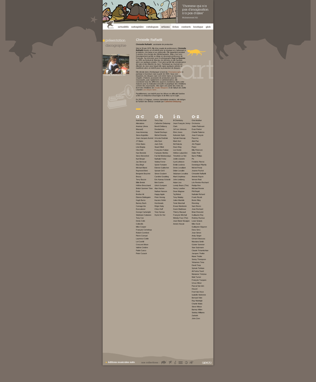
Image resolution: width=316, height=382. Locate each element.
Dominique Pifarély (199, 165)
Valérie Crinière (142, 247)
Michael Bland (141, 168)
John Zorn (196, 318)
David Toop (196, 265)
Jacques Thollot (198, 253)
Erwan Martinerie (180, 206)
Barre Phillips (197, 156)
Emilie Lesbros (179, 165)
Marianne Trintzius (199, 274)
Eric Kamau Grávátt (162, 179)
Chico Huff (159, 209)
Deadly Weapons (161, 88)
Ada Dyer (158, 141)
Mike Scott (196, 224)
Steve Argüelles (142, 135)
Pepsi (194, 147)
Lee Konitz (177, 150)
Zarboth (195, 315)
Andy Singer (196, 236)
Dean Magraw (178, 191)
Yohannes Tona (198, 262)
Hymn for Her (160, 215)
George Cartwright (143, 212)
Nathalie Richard (198, 194)
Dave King (177, 147)
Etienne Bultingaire (143, 197)
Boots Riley (196, 200)
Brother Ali (140, 194)
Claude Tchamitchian (200, 250)
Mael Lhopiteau (179, 177)
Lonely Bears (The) (181, 185)
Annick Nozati (178, 224)
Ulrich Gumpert (161, 185)
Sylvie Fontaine (161, 165)
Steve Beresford (142, 156)
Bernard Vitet (197, 298)
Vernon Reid (196, 179)
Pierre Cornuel (141, 236)
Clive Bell (139, 150)
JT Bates (139, 141)
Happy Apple (160, 194)
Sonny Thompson (199, 259)
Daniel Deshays (161, 132)
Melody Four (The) (180, 218)
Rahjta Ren (196, 185)
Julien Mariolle (178, 200)
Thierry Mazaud (179, 212)
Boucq (138, 177)
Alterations (140, 123)
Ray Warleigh (197, 301)
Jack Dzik (159, 144)
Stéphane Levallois (180, 174)
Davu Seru (196, 230)
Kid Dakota (177, 144)
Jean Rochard (197, 209)
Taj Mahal (177, 194)
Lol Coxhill (140, 242)
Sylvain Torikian (198, 268)
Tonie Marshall (179, 203)
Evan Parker (197, 129)
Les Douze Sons (149, 90)
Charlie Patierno (198, 132)
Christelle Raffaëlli (199, 174)
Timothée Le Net (179, 156)
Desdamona (159, 129)
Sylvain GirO (160, 171)
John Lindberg (178, 179)
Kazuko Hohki (160, 200)
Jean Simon (196, 233)
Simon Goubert (161, 174)
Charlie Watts (197, 304)
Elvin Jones (177, 132)
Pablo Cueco (141, 250)
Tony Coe (140, 218)
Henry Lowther (179, 188)
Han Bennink (141, 153)
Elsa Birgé (140, 165)
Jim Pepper (196, 144)
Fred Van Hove (198, 292)
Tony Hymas (160, 212)
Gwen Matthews (179, 209)
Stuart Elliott (159, 147)
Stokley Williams (198, 313)
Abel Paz (195, 141)
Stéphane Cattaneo (143, 215)
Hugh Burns (140, 200)
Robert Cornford (142, 233)
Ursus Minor (197, 283)
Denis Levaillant (179, 168)
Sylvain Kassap (179, 138)
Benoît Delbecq (161, 126)
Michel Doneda (160, 135)
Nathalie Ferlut (160, 159)
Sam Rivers (196, 206)
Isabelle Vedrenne (199, 295)
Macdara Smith (198, 242)
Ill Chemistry (178, 120)
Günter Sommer (198, 245)
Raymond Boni (142, 171)
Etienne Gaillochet (162, 168)
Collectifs (139, 224)
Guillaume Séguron (199, 227)
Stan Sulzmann (198, 247)
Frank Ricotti (197, 197)
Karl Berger (140, 159)
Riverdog (195, 203)
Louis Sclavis (197, 221)
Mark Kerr (177, 141)
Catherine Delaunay (162, 123)
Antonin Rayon (197, 177)
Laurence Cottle (142, 239)
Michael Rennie (198, 188)
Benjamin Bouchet (143, 174)
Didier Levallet (178, 171)
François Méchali (180, 215)
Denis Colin (140, 221)
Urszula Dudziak (161, 138)
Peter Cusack (141, 253)
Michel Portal (197, 168)
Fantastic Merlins (161, 153)
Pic (193, 159)
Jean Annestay (142, 132)
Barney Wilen (197, 310)
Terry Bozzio (141, 179)
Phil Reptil (195, 191)
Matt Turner (196, 277)
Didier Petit (196, 153)
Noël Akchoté (141, 120)
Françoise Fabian (162, 150)
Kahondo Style (179, 135)
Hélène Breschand (143, 185)
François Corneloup (144, 230)
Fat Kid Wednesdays (163, 156)
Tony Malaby (178, 197)
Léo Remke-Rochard (200, 182)
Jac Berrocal (141, 162)
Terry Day (159, 120)
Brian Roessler (198, 212)
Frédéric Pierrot (198, 162)
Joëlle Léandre (179, 159)
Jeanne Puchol (198, 171)
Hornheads (159, 203)
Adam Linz (177, 182)
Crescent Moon (142, 245)
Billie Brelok (140, 182)
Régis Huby (159, 206)
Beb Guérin (159, 182)
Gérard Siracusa (198, 239)
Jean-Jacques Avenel (144, 138)
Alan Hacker (159, 188)
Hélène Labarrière (180, 153)
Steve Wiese (197, 307)
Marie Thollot (197, 256)
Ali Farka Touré (198, 271)
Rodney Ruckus (198, 218)
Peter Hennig (160, 197)
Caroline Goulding (162, 177)
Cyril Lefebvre (178, 162)
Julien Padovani (198, 126)
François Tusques (199, 280)
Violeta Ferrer (160, 162)
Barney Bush (141, 203)
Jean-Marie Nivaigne (181, 221)
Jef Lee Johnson (179, 129)
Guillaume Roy (197, 215)
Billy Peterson (197, 150)
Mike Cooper (141, 227)
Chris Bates (140, 144)
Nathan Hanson (161, 191)
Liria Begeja (140, 147)
